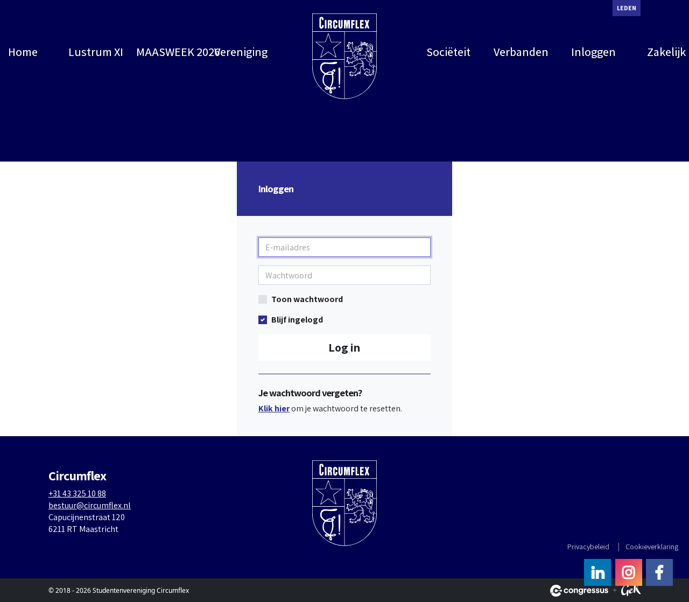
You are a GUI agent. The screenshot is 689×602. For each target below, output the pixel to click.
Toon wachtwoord (307, 299)
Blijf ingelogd (297, 319)
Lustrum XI (95, 51)
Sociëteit (448, 51)
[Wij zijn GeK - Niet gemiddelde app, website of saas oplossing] (631, 590)
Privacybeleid (588, 546)
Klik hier (274, 408)
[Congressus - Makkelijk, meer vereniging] (579, 591)
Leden (626, 7)
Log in (344, 347)
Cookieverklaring (651, 546)
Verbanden (521, 51)
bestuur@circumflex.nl (89, 505)
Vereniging (241, 51)
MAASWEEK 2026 (170, 51)
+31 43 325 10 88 (77, 493)
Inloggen (593, 51)
